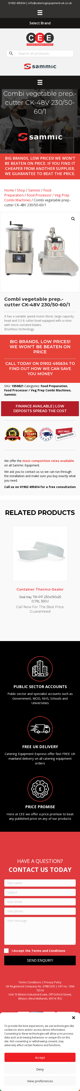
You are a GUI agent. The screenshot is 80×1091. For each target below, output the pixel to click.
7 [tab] (51, 629)
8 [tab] (55, 629)
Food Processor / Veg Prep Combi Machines (37, 390)
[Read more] (63, 533)
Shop (21, 190)
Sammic (34, 190)
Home (9, 190)
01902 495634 (54, 363)
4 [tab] (38, 629)
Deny (40, 1069)
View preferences (40, 1081)
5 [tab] (42, 629)
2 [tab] (29, 629)
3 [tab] (34, 629)
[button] (73, 1018)
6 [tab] (46, 629)
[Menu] (40, 12)
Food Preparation (54, 386)
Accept (40, 1057)
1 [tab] (25, 629)
